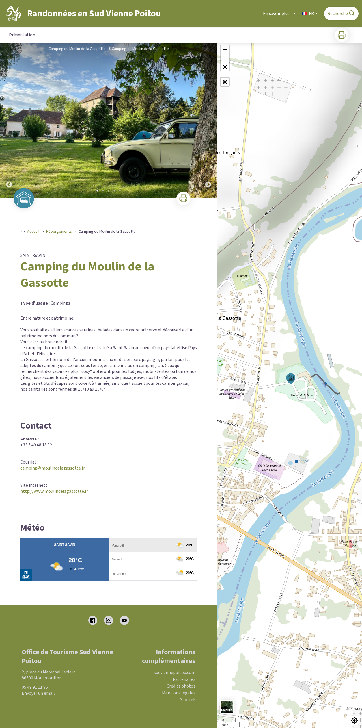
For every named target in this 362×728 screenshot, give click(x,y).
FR (311, 13)
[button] (225, 66)
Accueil (33, 231)
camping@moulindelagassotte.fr (52, 468)
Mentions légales (178, 693)
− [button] (225, 58)
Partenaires (184, 679)
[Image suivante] (208, 120)
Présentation (22, 35)
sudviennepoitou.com (174, 673)
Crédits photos (181, 686)
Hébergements (59, 231)
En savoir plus (276, 13)
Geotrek (187, 700)
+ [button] (225, 49)
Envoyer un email (38, 693)
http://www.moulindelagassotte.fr (54, 491)
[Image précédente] (9, 120)
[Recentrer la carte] (225, 82)
